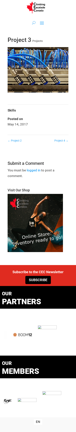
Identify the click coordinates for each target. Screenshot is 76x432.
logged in (33, 170)
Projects (37, 40)
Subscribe (38, 280)
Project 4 (61, 140)
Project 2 (15, 140)
